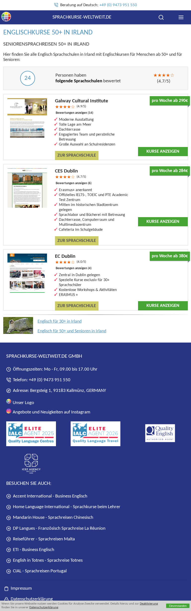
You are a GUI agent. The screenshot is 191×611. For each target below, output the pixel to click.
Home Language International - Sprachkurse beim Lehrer (66, 507)
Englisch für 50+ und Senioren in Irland (72, 331)
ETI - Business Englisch (33, 550)
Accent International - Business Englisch (50, 496)
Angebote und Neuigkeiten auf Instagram (51, 412)
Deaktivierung (149, 603)
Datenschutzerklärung (43, 607)
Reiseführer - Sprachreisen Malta (44, 539)
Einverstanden (178, 605)
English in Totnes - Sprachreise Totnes (48, 560)
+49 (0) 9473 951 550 (118, 5)
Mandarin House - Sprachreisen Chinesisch (53, 517)
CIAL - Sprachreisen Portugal (40, 571)
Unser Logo (23, 402)
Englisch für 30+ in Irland (60, 322)
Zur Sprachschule (76, 155)
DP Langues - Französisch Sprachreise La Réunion (59, 528)
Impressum (21, 588)
